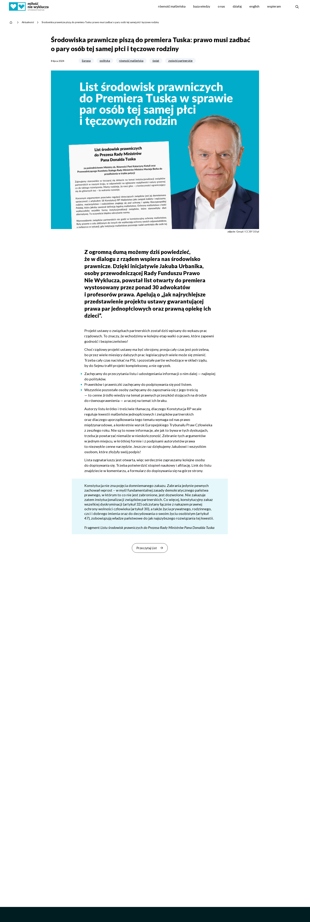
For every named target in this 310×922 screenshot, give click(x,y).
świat (155, 60)
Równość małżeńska (171, 6)
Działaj (237, 6)
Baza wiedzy (201, 6)
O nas (221, 6)
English (254, 6)
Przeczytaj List (146, 548)
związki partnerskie (180, 60)
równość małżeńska (131, 60)
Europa (86, 60)
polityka (105, 60)
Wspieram (274, 6)
